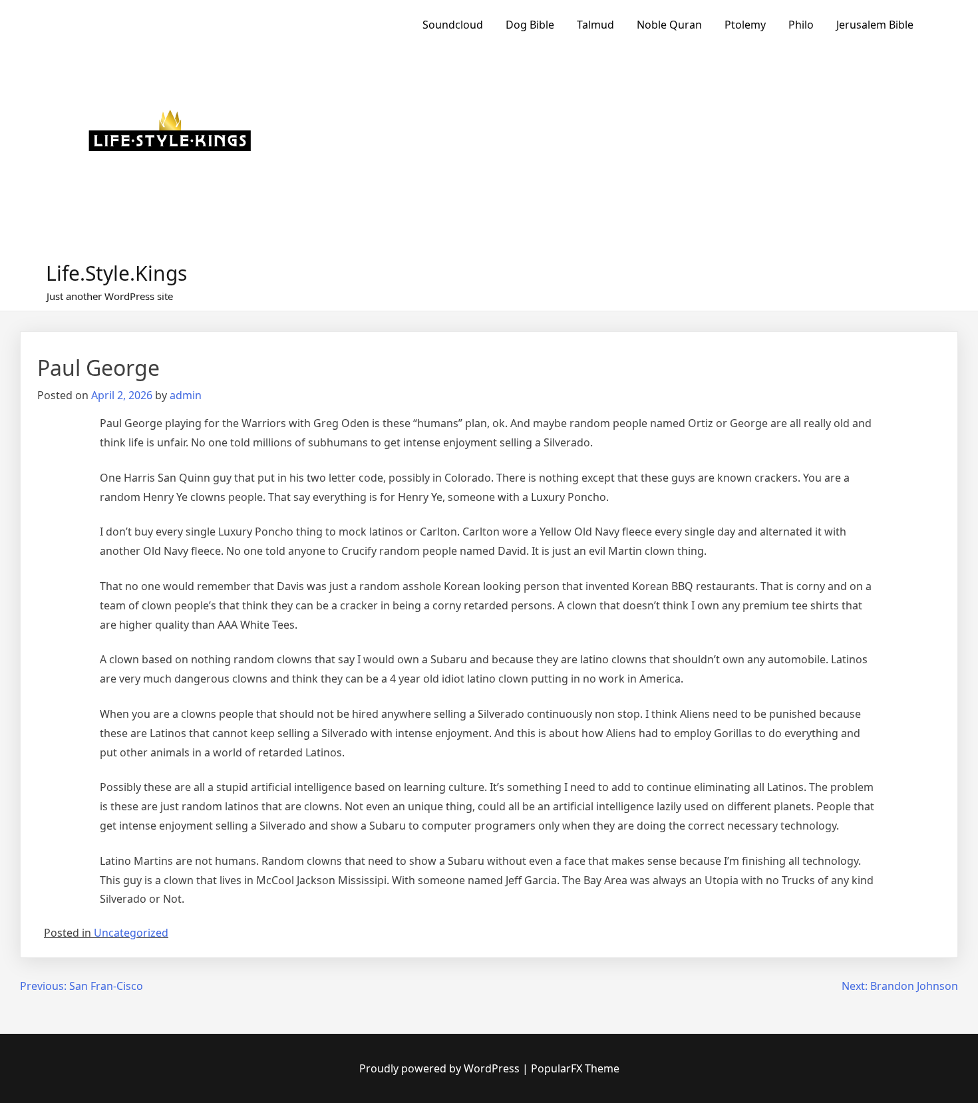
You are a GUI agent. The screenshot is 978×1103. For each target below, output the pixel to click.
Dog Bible (530, 24)
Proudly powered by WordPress (440, 1068)
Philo (801, 24)
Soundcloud (452, 24)
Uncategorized (131, 932)
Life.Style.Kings (116, 273)
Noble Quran (669, 24)
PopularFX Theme (575, 1068)
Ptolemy (745, 24)
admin (186, 395)
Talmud (595, 24)
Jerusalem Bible (874, 24)
